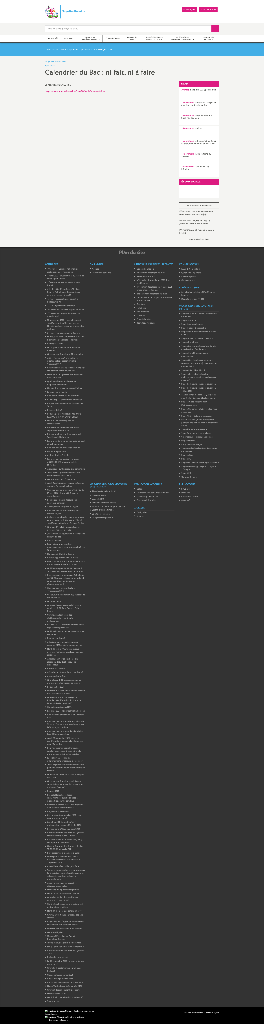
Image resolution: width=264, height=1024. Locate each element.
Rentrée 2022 (53, 791)
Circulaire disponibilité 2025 (60, 978)
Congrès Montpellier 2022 (104, 517)
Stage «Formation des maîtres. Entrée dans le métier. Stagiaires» (198, 348)
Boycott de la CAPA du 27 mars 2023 (63, 829)
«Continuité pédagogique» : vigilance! (65, 672)
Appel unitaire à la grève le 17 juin (62, 506)
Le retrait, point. (54, 601)
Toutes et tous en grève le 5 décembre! (64, 942)
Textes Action (53, 1001)
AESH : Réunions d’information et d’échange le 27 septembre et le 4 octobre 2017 (62, 361)
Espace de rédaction (58, 1020)
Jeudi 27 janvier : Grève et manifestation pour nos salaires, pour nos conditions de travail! (66, 767)
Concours (141, 315)
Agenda (95, 269)
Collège (140, 489)
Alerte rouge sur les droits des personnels (66, 469)
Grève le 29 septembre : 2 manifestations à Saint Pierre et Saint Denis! (65, 806)
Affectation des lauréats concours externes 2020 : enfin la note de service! (65, 644)
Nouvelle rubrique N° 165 (192, 299)
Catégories (142, 512)
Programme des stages (191, 444)
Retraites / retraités (146, 323)
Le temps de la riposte (57, 392)
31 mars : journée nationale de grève (63, 333)
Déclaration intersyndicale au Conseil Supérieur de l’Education (64, 436)
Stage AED (186, 473)
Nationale (185, 492)
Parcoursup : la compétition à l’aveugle (64, 399)
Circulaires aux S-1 (189, 496)
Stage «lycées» (188, 440)
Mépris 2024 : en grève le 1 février (63, 893)
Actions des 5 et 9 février (58, 455)
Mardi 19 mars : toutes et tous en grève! (65, 911)
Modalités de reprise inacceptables (63, 889)
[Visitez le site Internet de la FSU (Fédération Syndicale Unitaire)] (64, 1017)
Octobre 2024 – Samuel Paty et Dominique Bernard (61, 938)
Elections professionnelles (104, 502)
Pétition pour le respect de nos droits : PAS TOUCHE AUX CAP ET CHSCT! (64, 415)
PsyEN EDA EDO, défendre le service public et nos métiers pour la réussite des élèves (199, 422)
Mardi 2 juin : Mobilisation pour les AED (65, 997)
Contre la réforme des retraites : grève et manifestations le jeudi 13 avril (65, 834)
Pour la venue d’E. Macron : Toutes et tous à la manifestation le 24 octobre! (66, 563)
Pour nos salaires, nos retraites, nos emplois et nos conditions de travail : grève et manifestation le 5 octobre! (64, 751)
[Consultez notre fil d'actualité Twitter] (178, 1012)
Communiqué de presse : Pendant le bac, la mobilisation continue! (65, 733)
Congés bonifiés (144, 319)
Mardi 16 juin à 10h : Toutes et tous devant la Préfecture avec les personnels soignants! (65, 652)
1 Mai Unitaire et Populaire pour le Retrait (196, 231)
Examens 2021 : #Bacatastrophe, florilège (66, 711)
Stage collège (187, 455)
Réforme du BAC (54, 410)
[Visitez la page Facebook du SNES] (174, 1012)
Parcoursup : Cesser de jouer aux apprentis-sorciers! (62, 502)
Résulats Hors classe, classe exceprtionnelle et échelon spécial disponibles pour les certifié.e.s (62, 798)
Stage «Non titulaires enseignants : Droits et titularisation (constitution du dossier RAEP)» (199, 363)
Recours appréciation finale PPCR (62, 557)
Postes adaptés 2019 (56, 451)
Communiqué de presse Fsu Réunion (64, 447)
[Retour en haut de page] (11, 1012)
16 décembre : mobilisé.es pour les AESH (65, 309)
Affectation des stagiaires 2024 (151, 272)
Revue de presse (188, 276)
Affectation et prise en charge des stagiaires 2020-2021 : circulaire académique (62, 662)
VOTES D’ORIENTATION (103, 510)
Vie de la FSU (98, 499)
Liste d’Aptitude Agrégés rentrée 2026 (64, 986)
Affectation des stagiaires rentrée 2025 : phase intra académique (155, 289)
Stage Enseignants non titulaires (196, 433)
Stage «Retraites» (189, 342)
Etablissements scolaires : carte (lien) (153, 492)
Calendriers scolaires (101, 272)
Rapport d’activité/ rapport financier (108, 506)
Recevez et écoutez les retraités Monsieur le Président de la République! (65, 369)
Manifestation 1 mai (57, 993)
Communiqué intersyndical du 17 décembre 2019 (61, 590)
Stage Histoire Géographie (193, 328)
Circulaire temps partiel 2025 (60, 975)
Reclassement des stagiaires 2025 (152, 293)
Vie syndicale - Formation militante (197, 437)
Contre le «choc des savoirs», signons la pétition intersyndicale (65, 906)
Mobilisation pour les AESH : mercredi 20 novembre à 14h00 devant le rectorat (65, 570)
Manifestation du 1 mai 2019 (61, 479)
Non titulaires (143, 311)
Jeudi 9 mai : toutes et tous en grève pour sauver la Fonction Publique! (66, 485)
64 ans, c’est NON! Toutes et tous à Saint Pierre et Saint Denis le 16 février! (65, 338)
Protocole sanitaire (56, 668)
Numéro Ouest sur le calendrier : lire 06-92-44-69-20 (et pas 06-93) (65, 848)
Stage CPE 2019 (188, 320)
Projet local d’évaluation (58, 811)
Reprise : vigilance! (56, 638)
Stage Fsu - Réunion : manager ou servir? (200, 462)
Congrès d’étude (189, 477)
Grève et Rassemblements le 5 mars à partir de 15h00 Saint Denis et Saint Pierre (64, 608)
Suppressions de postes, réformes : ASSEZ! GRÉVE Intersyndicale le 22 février (63, 462)
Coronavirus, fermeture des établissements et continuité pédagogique (60, 618)
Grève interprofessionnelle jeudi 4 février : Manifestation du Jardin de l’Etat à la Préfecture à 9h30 (64, 700)
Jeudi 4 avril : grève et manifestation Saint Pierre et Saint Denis (63, 474)
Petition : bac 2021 (55, 687)
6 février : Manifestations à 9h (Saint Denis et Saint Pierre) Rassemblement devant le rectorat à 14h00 (64, 292)
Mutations (141, 308)
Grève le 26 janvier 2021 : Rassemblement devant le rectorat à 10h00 (66, 692)
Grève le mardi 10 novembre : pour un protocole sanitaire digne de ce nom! (64, 682)
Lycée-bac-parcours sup (147, 496)
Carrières (141, 304)
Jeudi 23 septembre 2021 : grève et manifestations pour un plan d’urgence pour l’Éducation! (65, 741)
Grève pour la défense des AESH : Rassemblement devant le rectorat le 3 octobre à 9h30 (63, 859)
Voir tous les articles (199, 239)
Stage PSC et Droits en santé (194, 429)
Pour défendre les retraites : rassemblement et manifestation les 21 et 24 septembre (66, 547)
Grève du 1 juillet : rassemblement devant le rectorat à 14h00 (63, 529)
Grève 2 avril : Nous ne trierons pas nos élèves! (65, 916)
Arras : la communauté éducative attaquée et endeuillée (62, 885)
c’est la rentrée (54, 540)
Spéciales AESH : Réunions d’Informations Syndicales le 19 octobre (65, 760)
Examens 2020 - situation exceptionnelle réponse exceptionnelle (65, 626)
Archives (140, 516)
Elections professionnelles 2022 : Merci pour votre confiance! (64, 817)
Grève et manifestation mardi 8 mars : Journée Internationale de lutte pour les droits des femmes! (65, 784)
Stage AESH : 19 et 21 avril (193, 370)
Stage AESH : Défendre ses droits (196, 416)
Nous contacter (99, 495)
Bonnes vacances (55, 343)
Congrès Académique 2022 (59, 707)
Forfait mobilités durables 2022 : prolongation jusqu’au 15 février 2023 (64, 824)
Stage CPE (186, 459)
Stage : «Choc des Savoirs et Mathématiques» (194, 403)
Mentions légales (55, 932)
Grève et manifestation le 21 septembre (65, 354)
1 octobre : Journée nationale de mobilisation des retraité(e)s (196, 213)
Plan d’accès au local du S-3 (104, 491)
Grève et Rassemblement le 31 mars (63, 990)
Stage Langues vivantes (192, 324)
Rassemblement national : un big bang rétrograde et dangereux (64, 841)
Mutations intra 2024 (146, 276)
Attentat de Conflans (56, 676)
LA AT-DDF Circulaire (190, 269)
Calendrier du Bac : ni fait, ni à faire (63, 866)
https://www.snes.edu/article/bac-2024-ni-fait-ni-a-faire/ (75, 91)
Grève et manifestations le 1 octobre (64, 928)
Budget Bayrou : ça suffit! (58, 957)
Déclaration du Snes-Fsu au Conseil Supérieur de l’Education (63, 429)
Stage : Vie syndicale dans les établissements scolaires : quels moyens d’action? (199, 377)
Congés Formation (145, 269)
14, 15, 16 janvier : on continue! (61, 305)
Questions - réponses (191, 272)
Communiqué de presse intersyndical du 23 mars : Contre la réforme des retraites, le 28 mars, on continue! (65, 724)
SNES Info (186, 489)
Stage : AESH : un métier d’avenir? (197, 338)
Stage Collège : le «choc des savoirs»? (198, 384)
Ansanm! (185, 500)
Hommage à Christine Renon (60, 554)
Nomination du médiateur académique (64, 388)
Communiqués (187, 280)
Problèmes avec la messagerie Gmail (63, 853)
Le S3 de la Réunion (101, 514)
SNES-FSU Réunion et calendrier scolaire (65, 946)
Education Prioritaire (146, 500)
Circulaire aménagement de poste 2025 (65, 982)
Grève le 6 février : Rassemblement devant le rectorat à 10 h (63, 899)
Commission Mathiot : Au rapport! (63, 395)
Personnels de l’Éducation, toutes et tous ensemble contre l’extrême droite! (65, 923)
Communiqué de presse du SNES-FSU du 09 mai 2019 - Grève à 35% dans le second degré (65, 493)
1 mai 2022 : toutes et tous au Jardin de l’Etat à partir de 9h (194, 222)
